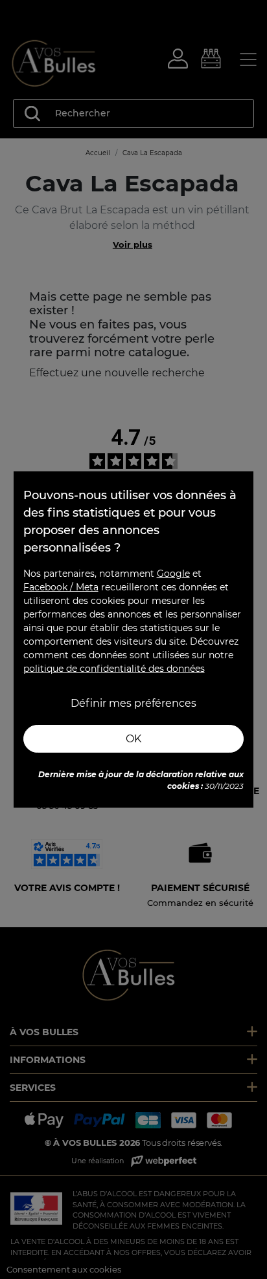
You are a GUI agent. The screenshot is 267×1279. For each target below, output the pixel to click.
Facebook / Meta (61, 587)
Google (173, 573)
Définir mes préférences (133, 703)
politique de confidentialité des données (114, 668)
